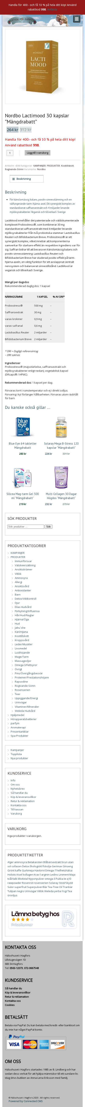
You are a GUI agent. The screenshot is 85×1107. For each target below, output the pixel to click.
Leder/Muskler (23, 644)
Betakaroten (35, 862)
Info (13, 780)
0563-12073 (16, 968)
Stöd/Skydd (66, 883)
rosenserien (41, 883)
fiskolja (46, 866)
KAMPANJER (39, 165)
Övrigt (18, 669)
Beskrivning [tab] (23, 179)
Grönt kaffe (14, 870)
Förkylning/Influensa (27, 611)
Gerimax (57, 866)
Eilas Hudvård (23, 607)
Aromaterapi (18, 727)
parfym (15, 723)
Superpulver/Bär (37, 887)
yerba (57, 891)
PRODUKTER (53, 165)
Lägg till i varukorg (37, 152)
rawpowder (14, 883)
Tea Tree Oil (55, 887)
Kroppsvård (22, 640)
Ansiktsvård (22, 586)
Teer (17, 694)
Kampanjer (17, 750)
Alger (11, 862)
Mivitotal (23, 878)
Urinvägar (21, 702)
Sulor (11, 887)
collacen (17, 866)
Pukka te (61, 878)
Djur (17, 603)
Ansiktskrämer (23, 569)
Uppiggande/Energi (26, 698)
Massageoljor (23, 661)
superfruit (20, 887)
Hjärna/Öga (22, 619)
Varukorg (16, 813)
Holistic (12, 874)
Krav (36, 874)
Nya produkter (19, 758)
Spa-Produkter (19, 735)
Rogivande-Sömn (14, 169)
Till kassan (17, 809)
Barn (18, 594)
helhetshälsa (64, 870)
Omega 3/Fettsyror (26, 665)
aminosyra (20, 862)
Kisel (19, 874)
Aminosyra (21, 578)
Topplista (16, 754)
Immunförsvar (23, 561)
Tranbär (68, 887)
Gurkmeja (28, 870)
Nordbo (41, 169)
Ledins (54, 874)
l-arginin (45, 874)
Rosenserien (22, 690)
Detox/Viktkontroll (25, 598)
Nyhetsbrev (18, 788)
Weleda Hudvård (25, 711)
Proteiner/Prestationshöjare (32, 677)
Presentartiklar (20, 731)
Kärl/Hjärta (21, 632)
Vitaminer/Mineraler (27, 706)
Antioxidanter (23, 590)
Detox (25, 866)
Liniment (64, 874)
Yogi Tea (67, 891)
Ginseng (68, 866)
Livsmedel (21, 648)
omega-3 (50, 878)
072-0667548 (31, 968)
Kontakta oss (18, 805)
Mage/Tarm (22, 656)
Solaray (53, 883)
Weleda (49, 891)
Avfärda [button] (52, 9)
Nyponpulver (36, 878)
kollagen (28, 874)
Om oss (15, 784)
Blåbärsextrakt (52, 862)
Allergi (18, 582)
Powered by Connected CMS (26, 1101)
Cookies (10, 1005)
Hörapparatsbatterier (24, 719)
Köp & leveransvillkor (23, 797)
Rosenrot (27, 883)
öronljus (12, 895)
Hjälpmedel (17, 715)
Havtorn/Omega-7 (45, 870)
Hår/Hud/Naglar (24, 615)
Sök (48, 526)
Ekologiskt (36, 866)
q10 (69, 878)
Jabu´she (20, 627)
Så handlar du (19, 793)
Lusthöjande (22, 652)
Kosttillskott (67, 165)
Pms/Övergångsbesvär (29, 673)
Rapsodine (21, 681)
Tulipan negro (16, 891)
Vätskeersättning (25, 565)
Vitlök (18, 574)
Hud (17, 623)
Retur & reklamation (23, 801)
